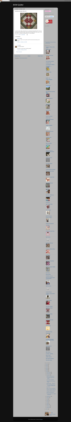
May (47, 401)
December (48, 372)
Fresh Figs (48, 202)
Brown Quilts (48, 274)
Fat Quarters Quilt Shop (50, 231)
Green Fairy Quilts (49, 116)
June (48, 400)
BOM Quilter (18, 5)
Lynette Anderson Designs (50, 169)
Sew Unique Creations (50, 358)
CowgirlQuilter (48, 196)
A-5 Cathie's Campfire (50, 379)
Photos (54, 42)
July (47, 399)
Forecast (46, 42)
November (48, 373)
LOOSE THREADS (49, 79)
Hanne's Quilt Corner (49, 131)
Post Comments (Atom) (23, 58)
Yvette (52, 412)
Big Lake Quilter (49, 143)
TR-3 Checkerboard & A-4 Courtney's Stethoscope (51, 385)
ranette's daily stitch (49, 319)
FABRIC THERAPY (49, 125)
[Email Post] (27, 34)
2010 (47, 368)
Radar (49, 42)
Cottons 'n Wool (49, 217)
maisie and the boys (49, 55)
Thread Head (48, 85)
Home (29, 56)
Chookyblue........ (49, 66)
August (48, 397)
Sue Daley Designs (49, 306)
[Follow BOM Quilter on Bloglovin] (48, 11)
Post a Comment (19, 51)
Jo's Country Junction (50, 61)
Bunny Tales (48, 117)
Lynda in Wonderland (50, 119)
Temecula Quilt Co (49, 98)
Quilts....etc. (48, 78)
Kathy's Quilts (48, 49)
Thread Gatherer (49, 300)
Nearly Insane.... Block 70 (51, 383)
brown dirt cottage (49, 204)
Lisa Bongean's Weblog (50, 64)
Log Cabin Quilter (49, 163)
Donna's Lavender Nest (50, 177)
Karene (18, 38)
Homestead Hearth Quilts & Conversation (50, 278)
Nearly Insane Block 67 (50, 392)
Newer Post (17, 56)
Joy (18, 45)
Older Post (40, 56)
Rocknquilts (48, 333)
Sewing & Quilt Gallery (50, 171)
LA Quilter (47, 225)
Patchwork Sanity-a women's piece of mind (50, 151)
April (47, 403)
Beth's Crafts (48, 355)
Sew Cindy (48, 272)
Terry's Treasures (49, 157)
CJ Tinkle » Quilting (49, 353)
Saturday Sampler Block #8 (51, 389)
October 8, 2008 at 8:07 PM (21, 49)
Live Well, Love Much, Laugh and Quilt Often (50, 340)
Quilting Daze (48, 325)
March (48, 404)
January (48, 407)
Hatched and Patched (50, 223)
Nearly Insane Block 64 (50, 376)
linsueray (47, 280)
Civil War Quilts (48, 72)
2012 (47, 365)
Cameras (51, 42)
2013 (47, 364)
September (49, 396)
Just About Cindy (49, 331)
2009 (47, 369)
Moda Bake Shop (49, 360)
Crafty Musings (48, 137)
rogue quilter (48, 104)
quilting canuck (49, 346)
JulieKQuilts (48, 110)
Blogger (41, 419)
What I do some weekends (51, 388)
